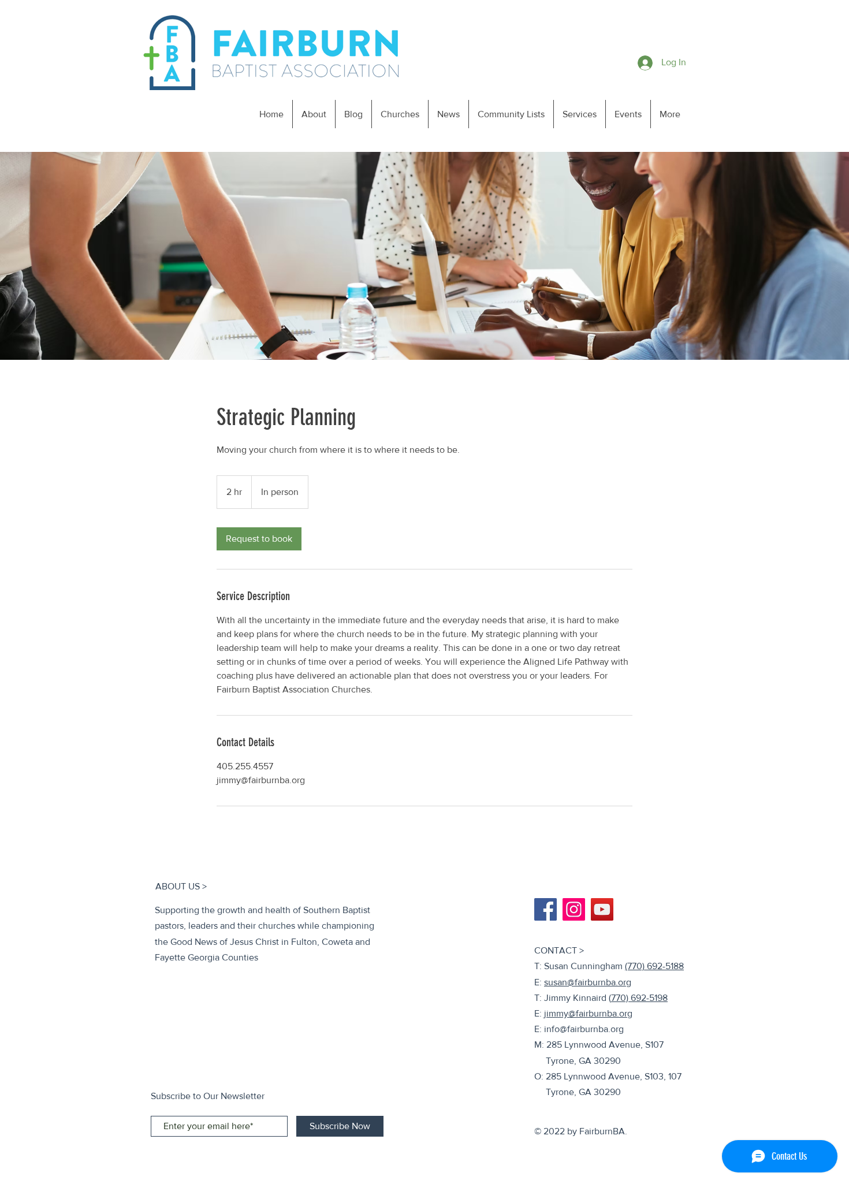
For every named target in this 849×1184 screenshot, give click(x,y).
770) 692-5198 (639, 998)
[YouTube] (602, 909)
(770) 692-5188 (654, 966)
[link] (259, 538)
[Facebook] (545, 909)
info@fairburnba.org (584, 1029)
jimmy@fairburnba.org (588, 1013)
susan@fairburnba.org (587, 982)
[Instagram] (574, 909)
